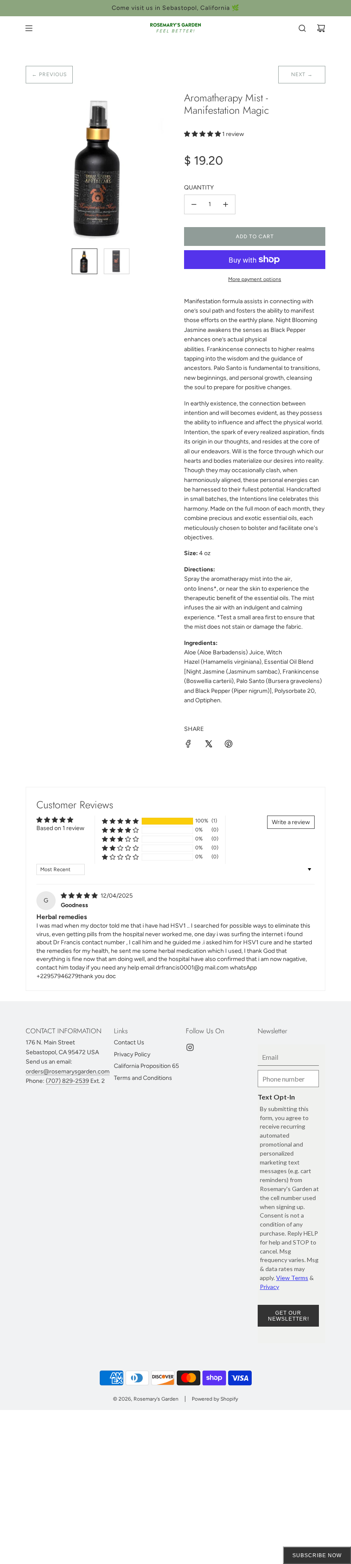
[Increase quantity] (225, 204)
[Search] (302, 28)
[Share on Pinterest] (228, 745)
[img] (80, 895)
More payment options (254, 279)
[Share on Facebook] (188, 745)
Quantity (199, 187)
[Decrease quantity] (193, 204)
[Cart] (321, 28)
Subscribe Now (317, 1555)
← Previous (49, 74)
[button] (37, 167)
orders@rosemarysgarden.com (68, 1071)
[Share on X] (208, 745)
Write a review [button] (291, 822)
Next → (302, 74)
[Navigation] (28, 28)
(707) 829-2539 (67, 1081)
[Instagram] (190, 1047)
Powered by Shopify (215, 1399)
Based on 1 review (60, 828)
